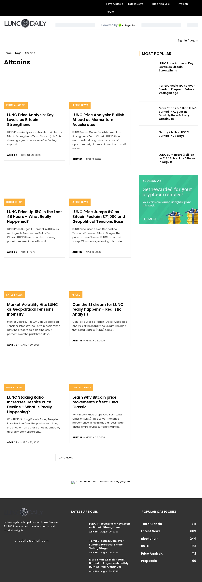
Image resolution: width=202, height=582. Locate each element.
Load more (66, 457)
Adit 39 (12, 155)
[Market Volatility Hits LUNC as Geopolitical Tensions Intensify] (34, 279)
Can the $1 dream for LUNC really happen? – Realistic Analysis (97, 309)
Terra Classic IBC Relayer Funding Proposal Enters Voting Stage (177, 89)
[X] (31, 8)
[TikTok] (25, 8)
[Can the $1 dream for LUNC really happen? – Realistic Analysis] (100, 279)
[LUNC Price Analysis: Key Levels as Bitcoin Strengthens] (34, 90)
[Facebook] (6, 8)
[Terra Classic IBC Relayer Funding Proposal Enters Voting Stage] (147, 90)
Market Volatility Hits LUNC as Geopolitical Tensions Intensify (32, 309)
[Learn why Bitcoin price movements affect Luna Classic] (100, 372)
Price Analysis (15, 105)
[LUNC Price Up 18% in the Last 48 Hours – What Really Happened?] (34, 187)
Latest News (80, 105)
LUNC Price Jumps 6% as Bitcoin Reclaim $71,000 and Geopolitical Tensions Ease (98, 216)
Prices (76, 294)
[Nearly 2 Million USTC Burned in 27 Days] (147, 136)
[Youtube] (44, 8)
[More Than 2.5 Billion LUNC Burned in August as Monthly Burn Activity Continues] (147, 112)
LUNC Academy (81, 387)
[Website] (38, 8)
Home (7, 53)
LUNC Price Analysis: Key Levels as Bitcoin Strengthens (30, 119)
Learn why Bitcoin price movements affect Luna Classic (95, 402)
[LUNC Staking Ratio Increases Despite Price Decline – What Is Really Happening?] (34, 372)
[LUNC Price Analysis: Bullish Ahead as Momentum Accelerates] (100, 90)
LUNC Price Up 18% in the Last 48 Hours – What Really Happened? (34, 216)
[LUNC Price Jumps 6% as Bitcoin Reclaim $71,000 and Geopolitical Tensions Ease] (100, 187)
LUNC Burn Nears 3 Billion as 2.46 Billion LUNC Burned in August (178, 158)
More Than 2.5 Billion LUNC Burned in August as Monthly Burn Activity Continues (177, 113)
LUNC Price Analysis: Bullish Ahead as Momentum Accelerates (98, 119)
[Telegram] (19, 8)
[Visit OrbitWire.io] (101, 484)
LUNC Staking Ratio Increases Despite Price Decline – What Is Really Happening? (29, 405)
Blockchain (14, 202)
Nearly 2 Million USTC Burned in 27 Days (174, 134)
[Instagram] (12, 8)
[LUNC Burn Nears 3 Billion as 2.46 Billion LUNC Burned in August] (147, 159)
